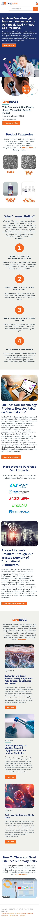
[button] (5, 9)
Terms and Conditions (7, 913)
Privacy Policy (14, 915)
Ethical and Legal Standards (24, 913)
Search (35, 9)
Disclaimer (4, 915)
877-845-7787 (27, 148)
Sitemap (22, 915)
